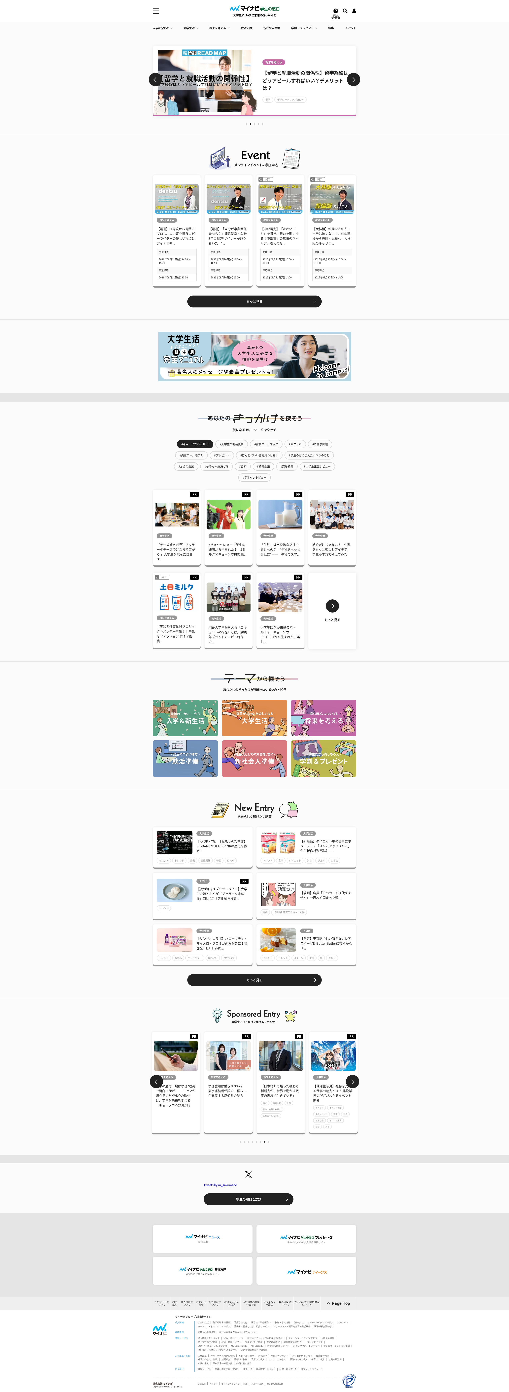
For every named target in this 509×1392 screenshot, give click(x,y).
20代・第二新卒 (246, 1355)
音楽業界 (205, 860)
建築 (335, 1114)
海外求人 (298, 1322)
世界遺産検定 (273, 1342)
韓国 (218, 860)
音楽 (192, 860)
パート (201, 1326)
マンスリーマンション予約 (336, 1346)
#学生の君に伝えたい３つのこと (309, 455)
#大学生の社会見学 (232, 444)
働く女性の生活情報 (208, 1342)
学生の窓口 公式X (248, 1199)
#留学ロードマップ (266, 444)
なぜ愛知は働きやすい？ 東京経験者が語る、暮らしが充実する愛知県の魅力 (227, 1091)
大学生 (334, 860)
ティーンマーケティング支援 (302, 1338)
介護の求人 (203, 1363)
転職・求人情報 (282, 1322)
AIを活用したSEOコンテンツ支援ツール (217, 1349)
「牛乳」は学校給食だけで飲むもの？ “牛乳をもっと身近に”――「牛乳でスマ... (280, 549)
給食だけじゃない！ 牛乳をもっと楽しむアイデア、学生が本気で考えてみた (331, 549)
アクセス (214, 1384)
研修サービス (204, 1369)
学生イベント (321, 1114)
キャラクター (195, 958)
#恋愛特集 (287, 466)
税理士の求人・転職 (208, 1359)
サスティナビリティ (230, 1384)
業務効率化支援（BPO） (227, 1369)
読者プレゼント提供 (231, 1303)
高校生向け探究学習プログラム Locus (237, 1332)
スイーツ (298, 958)
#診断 (242, 466)
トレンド (179, 860)
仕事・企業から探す (272, 1109)
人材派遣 (202, 1355)
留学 (166, 99)
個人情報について (187, 1303)
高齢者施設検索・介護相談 (254, 1349)
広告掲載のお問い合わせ (251, 1303)
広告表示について (215, 1303)
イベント (350, 28)
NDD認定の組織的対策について (307, 1303)
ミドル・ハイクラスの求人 (320, 1322)
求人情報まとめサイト (209, 1338)
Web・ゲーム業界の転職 (223, 1355)
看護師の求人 (257, 1359)
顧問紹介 (225, 1359)
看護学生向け (240, 1322)
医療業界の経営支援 (222, 1363)
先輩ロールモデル (271, 1116)
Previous (155, 79)
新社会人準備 (271, 28)
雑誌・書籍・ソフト (231, 1342)
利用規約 (174, 1303)
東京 (311, 958)
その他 (203, 881)
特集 (331, 28)
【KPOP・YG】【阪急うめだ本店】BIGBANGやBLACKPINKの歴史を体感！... (221, 846)
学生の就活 (203, 1322)
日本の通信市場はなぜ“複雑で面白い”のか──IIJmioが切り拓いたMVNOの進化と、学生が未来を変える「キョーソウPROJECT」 (175, 1096)
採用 (245, 1384)
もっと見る (254, 301)
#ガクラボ (295, 444)
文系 (318, 1127)
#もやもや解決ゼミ (216, 466)
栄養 (309, 860)
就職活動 (277, 1103)
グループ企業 (257, 1384)
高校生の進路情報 (206, 1332)
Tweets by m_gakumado (220, 1185)
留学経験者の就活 (221, 1322)
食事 (280, 860)
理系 (327, 1127)
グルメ (321, 860)
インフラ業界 (335, 1121)
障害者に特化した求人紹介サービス (251, 1326)
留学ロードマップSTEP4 (189, 99)
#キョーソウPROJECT (195, 444)
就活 (265, 1103)
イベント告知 (335, 1108)
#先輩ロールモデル (191, 455)
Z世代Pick (228, 958)
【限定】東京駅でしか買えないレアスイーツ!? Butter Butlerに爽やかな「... (326, 943)
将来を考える (217, 28)
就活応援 (246, 28)
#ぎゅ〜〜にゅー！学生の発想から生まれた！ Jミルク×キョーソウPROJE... (227, 549)
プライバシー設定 (269, 1303)
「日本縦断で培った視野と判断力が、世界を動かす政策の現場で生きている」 (280, 1091)
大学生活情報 (327, 1338)
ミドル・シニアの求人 (219, 1326)
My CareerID (257, 1346)
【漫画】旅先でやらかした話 (289, 912)
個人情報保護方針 (275, 1384)
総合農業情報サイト (293, 1342)
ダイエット (295, 860)
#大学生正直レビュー (317, 466)
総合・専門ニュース (233, 1338)
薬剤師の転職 (240, 1359)
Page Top (341, 1303)
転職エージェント (279, 1355)
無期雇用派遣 (335, 1359)
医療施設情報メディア (278, 1346)
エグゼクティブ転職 (302, 1355)
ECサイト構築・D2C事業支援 (212, 1346)
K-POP (230, 860)
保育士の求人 (317, 1359)
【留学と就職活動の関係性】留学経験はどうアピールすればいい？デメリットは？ (204, 81)
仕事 (289, 1103)
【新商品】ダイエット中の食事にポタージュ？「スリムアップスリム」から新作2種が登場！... (325, 846)
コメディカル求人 (277, 1359)
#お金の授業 (186, 466)
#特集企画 (263, 466)
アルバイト (342, 1322)
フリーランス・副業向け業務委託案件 (291, 1326)
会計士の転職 (322, 1355)
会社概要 (202, 1384)
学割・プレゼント (302, 28)
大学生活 (189, 28)
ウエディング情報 (254, 1342)
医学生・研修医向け (261, 1322)
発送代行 (247, 1369)
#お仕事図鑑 (320, 444)
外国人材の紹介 (244, 1363)
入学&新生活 (161, 28)
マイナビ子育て (315, 1342)
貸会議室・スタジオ (266, 1369)
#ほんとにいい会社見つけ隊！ (259, 455)
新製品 (178, 958)
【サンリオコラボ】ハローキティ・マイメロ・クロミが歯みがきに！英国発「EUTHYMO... (221, 943)
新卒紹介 (262, 1355)
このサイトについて (161, 1303)
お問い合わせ (201, 1303)
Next (353, 79)
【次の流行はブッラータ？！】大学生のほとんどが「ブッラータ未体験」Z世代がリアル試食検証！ (221, 893)
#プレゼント (222, 455)
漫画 (265, 912)
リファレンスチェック (312, 1369)
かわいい (213, 958)
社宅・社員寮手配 (288, 1369)
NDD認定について (285, 1303)
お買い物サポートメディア (306, 1346)
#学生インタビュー (254, 477)
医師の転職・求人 (298, 1359)
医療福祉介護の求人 (324, 1326)
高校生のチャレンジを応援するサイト (266, 1338)
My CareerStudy (239, 1346)
